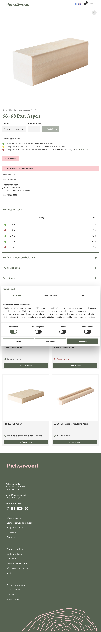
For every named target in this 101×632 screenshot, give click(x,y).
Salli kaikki (82, 341)
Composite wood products (19, 522)
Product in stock (12, 209)
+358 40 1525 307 (9, 179)
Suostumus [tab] (18, 296)
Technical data (11, 268)
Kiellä (18, 341)
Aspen (21, 110)
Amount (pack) (35, 123)
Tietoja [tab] (83, 296)
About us (11, 537)
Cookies (10, 594)
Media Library (13, 589)
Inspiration (12, 532)
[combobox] (14, 129)
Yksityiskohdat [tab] (50, 296)
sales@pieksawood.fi (10, 174)
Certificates (9, 278)
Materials (13, 110)
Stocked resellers (15, 549)
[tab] (50, 228)
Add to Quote (52, 129)
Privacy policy (13, 599)
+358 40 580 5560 (9, 195)
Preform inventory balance (18, 257)
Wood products (14, 518)
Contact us (83, 149)
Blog (9, 572)
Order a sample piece (17, 563)
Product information (16, 585)
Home (5, 110)
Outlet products (14, 554)
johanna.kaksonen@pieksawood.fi (16, 190)
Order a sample (10, 158)
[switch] (38, 332)
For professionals (15, 527)
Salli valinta (50, 341)
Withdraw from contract (18, 568)
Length (5, 123)
